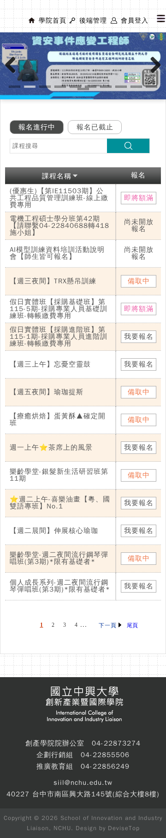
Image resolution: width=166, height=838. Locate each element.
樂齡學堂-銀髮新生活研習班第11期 (59, 475)
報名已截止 (95, 127)
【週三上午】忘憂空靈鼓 (50, 364)
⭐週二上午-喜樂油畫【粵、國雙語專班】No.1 (60, 502)
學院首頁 (52, 20)
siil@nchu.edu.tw (83, 782)
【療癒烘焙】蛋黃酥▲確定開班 (58, 419)
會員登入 (134, 20)
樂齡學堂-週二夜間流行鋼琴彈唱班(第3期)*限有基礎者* (59, 558)
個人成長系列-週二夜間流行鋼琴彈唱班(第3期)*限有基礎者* (60, 585)
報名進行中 (36, 127)
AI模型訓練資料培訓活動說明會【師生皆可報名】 (57, 253)
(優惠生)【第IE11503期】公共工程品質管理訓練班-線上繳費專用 (59, 198)
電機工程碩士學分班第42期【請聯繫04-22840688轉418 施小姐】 (59, 225)
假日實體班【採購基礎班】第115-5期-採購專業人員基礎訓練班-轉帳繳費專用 (58, 309)
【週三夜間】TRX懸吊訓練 (53, 281)
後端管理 (93, 20)
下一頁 (109, 625)
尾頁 (132, 625)
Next (156, 74)
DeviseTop (124, 828)
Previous (14, 74)
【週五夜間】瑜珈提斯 (46, 392)
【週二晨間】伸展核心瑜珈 (54, 530)
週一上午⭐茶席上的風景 (51, 447)
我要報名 (139, 336)
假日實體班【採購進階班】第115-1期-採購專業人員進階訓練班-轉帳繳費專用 (58, 336)
